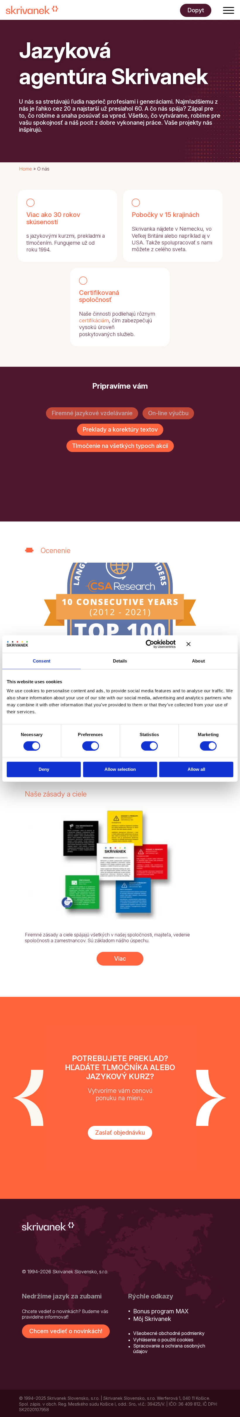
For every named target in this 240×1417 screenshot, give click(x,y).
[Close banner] (209, 644)
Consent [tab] (41, 660)
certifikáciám (94, 320)
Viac (120, 958)
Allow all (196, 769)
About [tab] (198, 660)
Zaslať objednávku (120, 1132)
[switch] (90, 746)
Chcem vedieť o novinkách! (65, 1331)
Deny (44, 769)
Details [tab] (120, 660)
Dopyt (195, 10)
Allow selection (120, 769)
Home (25, 169)
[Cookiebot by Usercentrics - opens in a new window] (150, 643)
